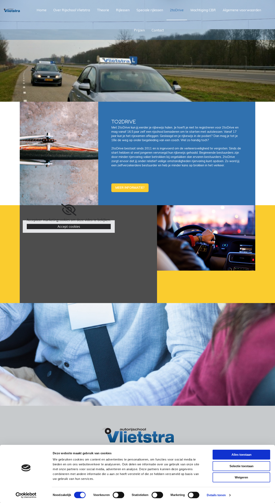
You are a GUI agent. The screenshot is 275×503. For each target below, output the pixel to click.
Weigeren (241, 477)
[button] (130, 187)
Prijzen (139, 30)
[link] (68, 210)
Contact (158, 30)
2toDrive (177, 10)
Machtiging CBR (203, 10)
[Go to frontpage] (11, 7)
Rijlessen (123, 10)
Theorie (103, 10)
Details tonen (216, 495)
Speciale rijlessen (149, 10)
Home (42, 10)
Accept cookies (69, 226)
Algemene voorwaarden (242, 10)
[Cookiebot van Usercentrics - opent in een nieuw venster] (26, 495)
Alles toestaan (241, 454)
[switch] (118, 495)
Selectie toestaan (241, 466)
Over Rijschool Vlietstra (71, 10)
